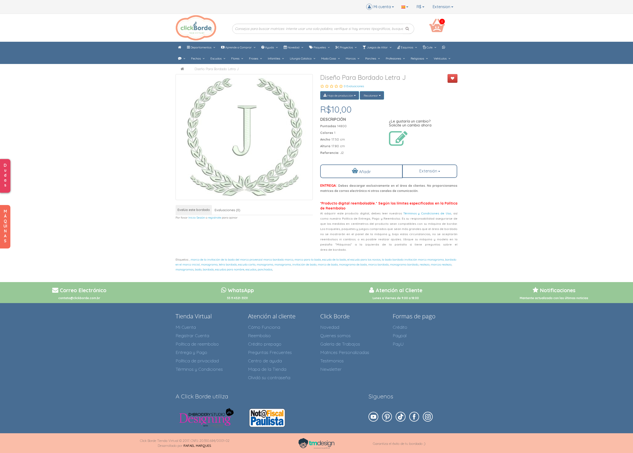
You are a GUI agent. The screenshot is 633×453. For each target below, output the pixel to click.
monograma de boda (353, 264)
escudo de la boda (334, 259)
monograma (209, 264)
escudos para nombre (229, 269)
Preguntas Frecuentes (270, 352)
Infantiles (274, 58)
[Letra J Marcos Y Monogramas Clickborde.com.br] (244, 137)
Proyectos (346, 47)
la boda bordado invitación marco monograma (413, 259)
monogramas (185, 269)
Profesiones (394, 58)
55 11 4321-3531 (237, 298)
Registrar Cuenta (192, 335)
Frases (254, 58)
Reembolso (259, 335)
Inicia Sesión (196, 217)
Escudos (216, 58)
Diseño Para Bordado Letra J (217, 69)
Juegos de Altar (377, 47)
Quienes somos (335, 335)
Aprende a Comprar (238, 47)
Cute (429, 47)
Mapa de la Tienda (267, 369)
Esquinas (407, 47)
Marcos (351, 58)
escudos (251, 269)
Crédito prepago (264, 344)
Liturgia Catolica (301, 58)
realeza (425, 264)
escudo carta (246, 264)
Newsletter (330, 369)
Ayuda (269, 47)
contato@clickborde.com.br (79, 298)
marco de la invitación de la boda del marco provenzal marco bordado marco (242, 259)
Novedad (293, 47)
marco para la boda (307, 259)
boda (198, 269)
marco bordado (378, 264)
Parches (371, 58)
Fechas (196, 58)
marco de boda (328, 264)
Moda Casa (329, 58)
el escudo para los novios (364, 259)
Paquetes (320, 47)
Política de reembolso (197, 344)
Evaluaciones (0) (227, 210)
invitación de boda (304, 264)
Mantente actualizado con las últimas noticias (554, 298)
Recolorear (371, 95)
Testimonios (332, 361)
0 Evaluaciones (354, 86)
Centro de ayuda (265, 361)
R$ (419, 6)
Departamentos (201, 47)
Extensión (428, 170)
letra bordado (228, 264)
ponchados (265, 269)
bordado (208, 269)
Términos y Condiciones (199, 369)
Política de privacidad (197, 361)
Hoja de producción (340, 95)
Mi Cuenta (186, 327)
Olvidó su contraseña (269, 377)
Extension (441, 6)
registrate (214, 217)
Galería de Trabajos (340, 344)
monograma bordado (404, 264)
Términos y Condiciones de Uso (427, 213)
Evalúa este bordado (194, 210)
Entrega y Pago (191, 352)
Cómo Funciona (264, 327)
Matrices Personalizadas (344, 352)
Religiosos (418, 58)
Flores (235, 58)
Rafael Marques (197, 446)
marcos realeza (441, 264)
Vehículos (440, 58)
